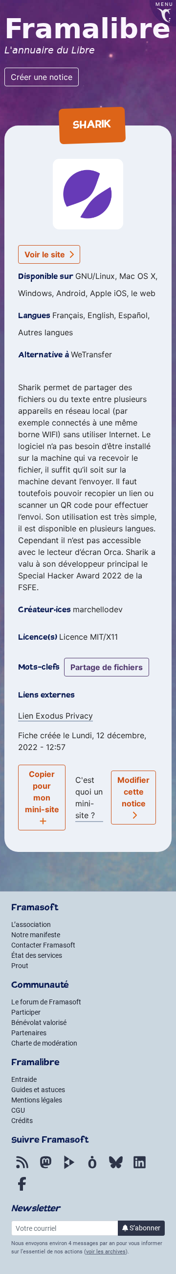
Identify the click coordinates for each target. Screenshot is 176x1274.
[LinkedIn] (139, 1168)
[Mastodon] (45, 1168)
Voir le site (45, 254)
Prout (19, 966)
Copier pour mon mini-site (42, 791)
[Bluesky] (116, 1168)
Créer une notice (41, 77)
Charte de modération (44, 1043)
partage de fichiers (106, 667)
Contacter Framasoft (43, 945)
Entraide (24, 1079)
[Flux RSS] (22, 1168)
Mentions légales (36, 1100)
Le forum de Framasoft (46, 1002)
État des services (36, 955)
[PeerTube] (69, 1168)
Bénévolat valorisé (38, 1022)
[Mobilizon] (92, 1168)
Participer (26, 1012)
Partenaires (28, 1033)
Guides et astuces (38, 1090)
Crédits (22, 1120)
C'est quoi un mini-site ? (89, 797)
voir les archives (106, 1252)
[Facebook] (22, 1189)
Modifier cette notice (133, 791)
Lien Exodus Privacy (55, 716)
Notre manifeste (35, 935)
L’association (31, 924)
